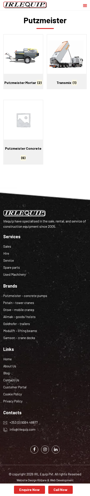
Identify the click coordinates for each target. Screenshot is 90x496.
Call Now (61, 489)
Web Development (62, 480)
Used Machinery (14, 274)
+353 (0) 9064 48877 (23, 422)
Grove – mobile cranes (18, 310)
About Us (9, 366)
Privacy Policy (12, 401)
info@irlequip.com (22, 429)
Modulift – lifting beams (20, 331)
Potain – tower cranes (18, 303)
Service (8, 260)
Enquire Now (29, 489)
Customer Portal (14, 387)
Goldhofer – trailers (16, 324)
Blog (6, 373)
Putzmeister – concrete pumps (25, 296)
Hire (6, 253)
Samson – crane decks (19, 338)
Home (7, 359)
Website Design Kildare (32, 480)
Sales (7, 246)
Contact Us (11, 380)
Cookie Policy (12, 394)
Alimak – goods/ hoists (19, 317)
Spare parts (11, 267)
